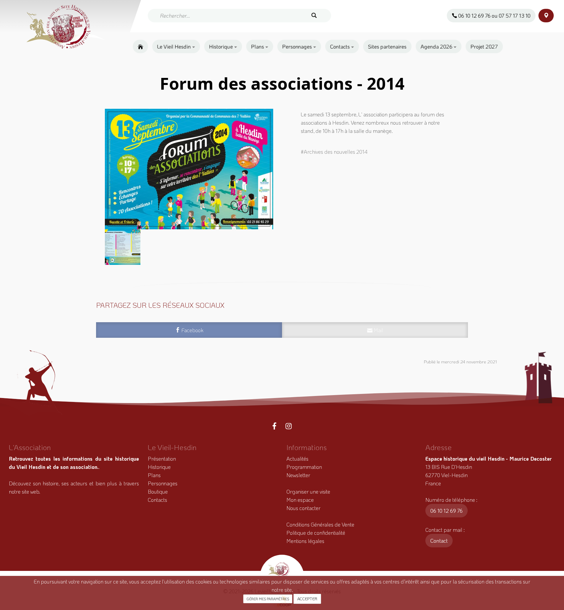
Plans (258, 46)
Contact (439, 540)
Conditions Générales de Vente (320, 524)
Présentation (162, 458)
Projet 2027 (484, 46)
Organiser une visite (308, 491)
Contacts (340, 46)
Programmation (304, 466)
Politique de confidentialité (315, 532)
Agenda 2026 (437, 46)
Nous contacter (303, 508)
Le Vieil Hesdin (174, 46)
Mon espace (300, 499)
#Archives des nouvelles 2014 (334, 151)
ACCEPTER (307, 598)
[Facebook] (274, 426)
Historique (221, 46)
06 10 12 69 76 (446, 510)
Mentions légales (305, 540)
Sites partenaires (387, 46)
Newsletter (298, 475)
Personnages (297, 46)
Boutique (158, 491)
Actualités (297, 458)
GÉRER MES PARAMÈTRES (267, 598)
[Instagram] (288, 426)
